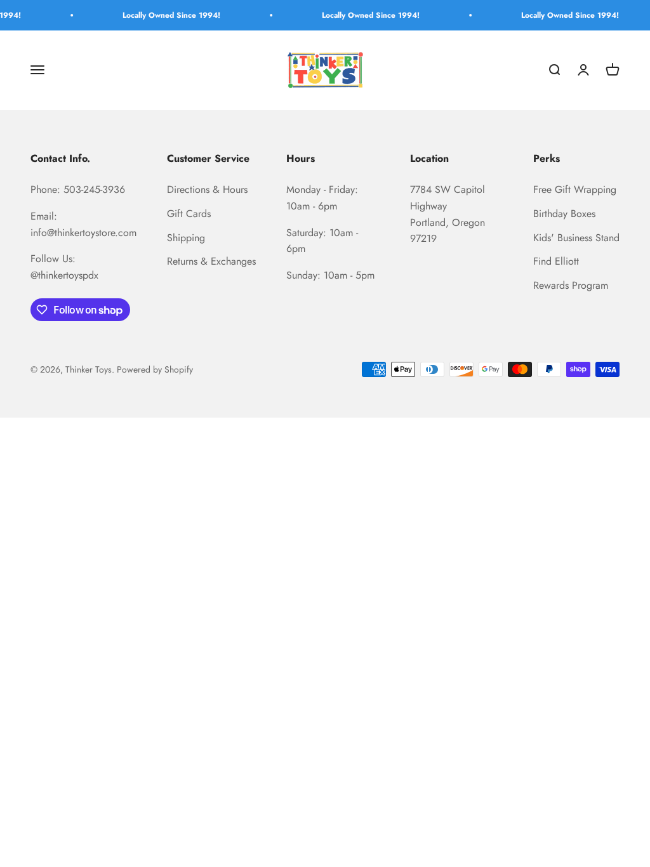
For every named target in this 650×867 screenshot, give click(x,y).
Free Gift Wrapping (574, 189)
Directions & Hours (207, 189)
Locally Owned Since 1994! (164, 15)
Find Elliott (556, 261)
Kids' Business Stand (576, 237)
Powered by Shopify (155, 369)
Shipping (186, 237)
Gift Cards (189, 213)
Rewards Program (570, 285)
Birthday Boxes (564, 213)
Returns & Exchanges (211, 261)
